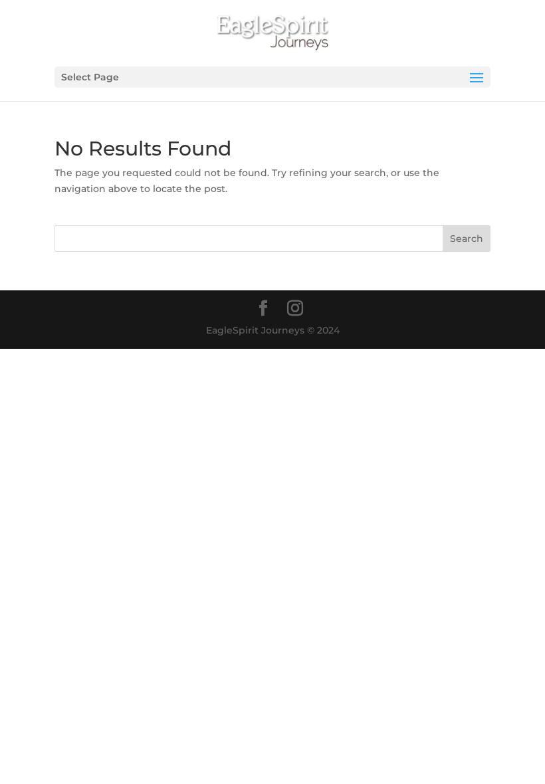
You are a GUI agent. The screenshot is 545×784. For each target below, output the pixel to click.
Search (466, 239)
